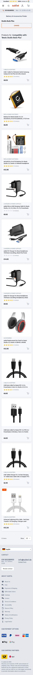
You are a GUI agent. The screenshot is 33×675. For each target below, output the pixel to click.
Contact (7, 598)
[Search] (9, 6)
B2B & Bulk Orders (10, 591)
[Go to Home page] (15, 5)
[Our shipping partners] (4, 656)
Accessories (8, 338)
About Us (7, 581)
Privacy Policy (9, 618)
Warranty (7, 611)
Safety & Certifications (11, 615)
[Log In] (22, 6)
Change (16, 25)
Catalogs (7, 595)
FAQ (6, 585)
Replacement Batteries (11, 114)
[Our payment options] (4, 635)
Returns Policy (9, 608)
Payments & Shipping (11, 588)
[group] (8, 76)
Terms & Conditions (10, 601)
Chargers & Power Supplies (12, 204)
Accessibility (8, 605)
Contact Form (22, 562)
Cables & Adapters (9, 69)
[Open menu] (3, 6)
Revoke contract (7, 568)
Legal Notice (8, 621)
